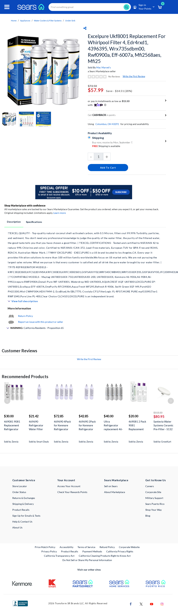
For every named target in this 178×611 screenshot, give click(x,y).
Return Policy (25, 315)
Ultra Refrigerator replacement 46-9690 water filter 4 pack (114, 425)
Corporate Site (153, 492)
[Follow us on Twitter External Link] (141, 603)
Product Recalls (20, 509)
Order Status (19, 492)
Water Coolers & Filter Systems (48, 20)
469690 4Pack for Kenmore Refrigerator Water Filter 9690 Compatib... (63, 425)
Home (14, 20)
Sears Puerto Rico (154, 503)
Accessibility (66, 547)
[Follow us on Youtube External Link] (151, 603)
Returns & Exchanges (23, 497)
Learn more (59, 212)
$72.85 (58, 416)
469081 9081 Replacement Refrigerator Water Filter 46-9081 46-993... (13, 425)
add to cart (108, 167)
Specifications (34, 221)
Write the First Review (134, 76)
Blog (147, 515)
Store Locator (19, 486)
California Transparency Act (59, 555)
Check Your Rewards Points (72, 492)
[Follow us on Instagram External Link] (162, 603)
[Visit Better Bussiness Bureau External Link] (20, 603)
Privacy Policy (49, 551)
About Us (17, 527)
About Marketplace (114, 492)
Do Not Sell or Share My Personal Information (87, 560)
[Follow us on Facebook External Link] (130, 603)
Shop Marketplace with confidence (25, 205)
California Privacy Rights (119, 551)
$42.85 (83, 416)
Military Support (154, 497)
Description (14, 221)
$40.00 (108, 416)
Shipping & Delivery (23, 503)
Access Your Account (68, 486)
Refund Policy (107, 547)
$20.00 (133, 416)
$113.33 (157, 412)
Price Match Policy (45, 547)
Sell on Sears (111, 486)
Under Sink (70, 20)
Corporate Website (129, 547)
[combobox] (89, 7)
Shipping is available (106, 146)
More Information (19, 308)
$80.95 (158, 416)
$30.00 (9, 416)
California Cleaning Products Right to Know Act (105, 555)
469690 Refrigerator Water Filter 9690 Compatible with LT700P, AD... (39, 425)
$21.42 (33, 416)
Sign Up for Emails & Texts (26, 515)
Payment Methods (92, 551)
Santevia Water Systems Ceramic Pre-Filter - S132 (163, 425)
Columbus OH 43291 (107, 124)
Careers (149, 486)
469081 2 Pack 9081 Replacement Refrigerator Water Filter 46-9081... (138, 425)
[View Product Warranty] (11, 315)
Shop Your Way (153, 509)
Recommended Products (25, 376)
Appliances (25, 20)
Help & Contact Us (22, 521)
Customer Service (23, 480)
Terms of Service (86, 547)
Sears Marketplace (116, 480)
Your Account (66, 480)
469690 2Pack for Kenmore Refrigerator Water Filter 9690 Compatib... (88, 425)
